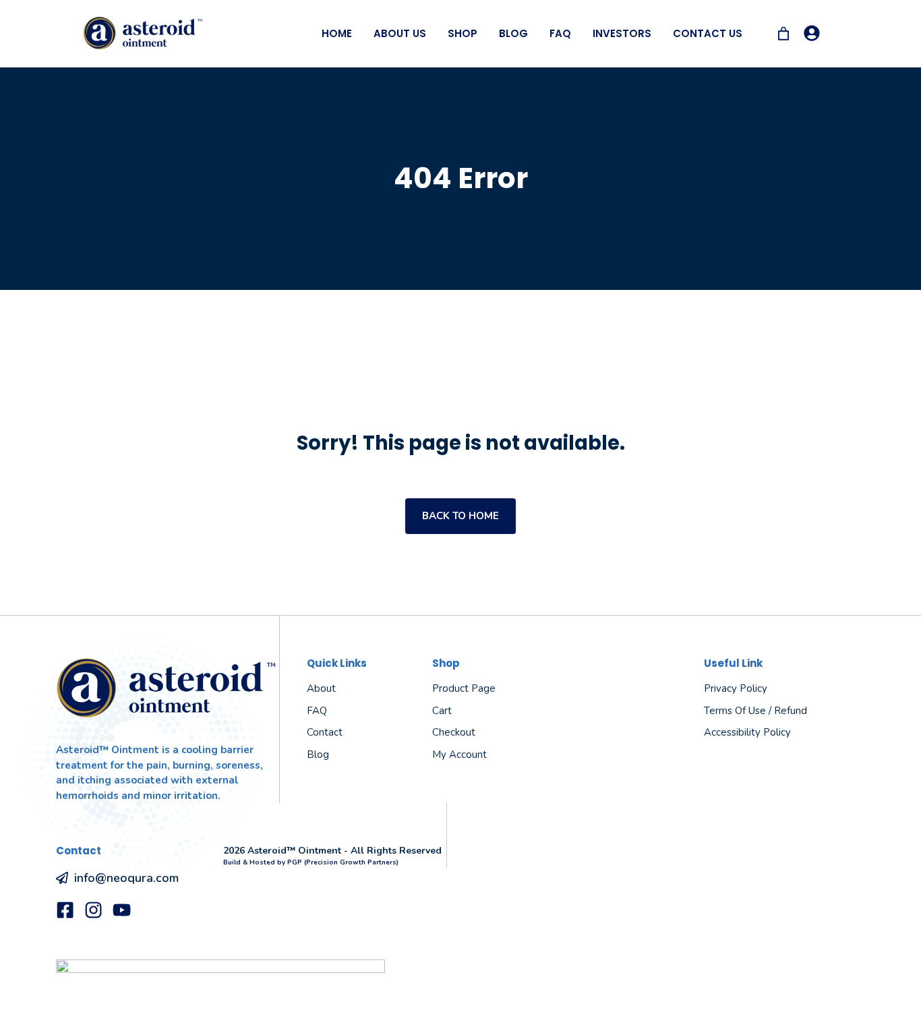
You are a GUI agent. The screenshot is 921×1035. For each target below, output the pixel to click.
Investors (622, 33)
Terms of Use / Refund (755, 710)
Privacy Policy (735, 688)
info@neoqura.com (126, 878)
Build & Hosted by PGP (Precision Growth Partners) (310, 862)
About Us (400, 33)
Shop (462, 33)
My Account (459, 754)
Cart (442, 710)
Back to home (460, 516)
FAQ (560, 33)
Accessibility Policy (747, 732)
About (321, 688)
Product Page (464, 688)
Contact (325, 732)
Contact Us (707, 33)
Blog (513, 33)
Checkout (453, 732)
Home (337, 33)
